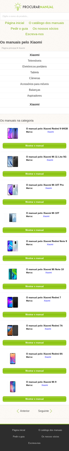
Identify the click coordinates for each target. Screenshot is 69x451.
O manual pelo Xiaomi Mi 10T (42, 213)
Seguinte (43, 411)
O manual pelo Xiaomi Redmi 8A (44, 353)
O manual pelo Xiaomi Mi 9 (41, 382)
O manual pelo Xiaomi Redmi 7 (43, 297)
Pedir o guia (19, 28)
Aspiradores (34, 95)
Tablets (34, 72)
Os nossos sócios (45, 28)
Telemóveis (34, 60)
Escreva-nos (34, 34)
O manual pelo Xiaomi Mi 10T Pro (45, 185)
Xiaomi (50, 132)
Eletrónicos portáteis (34, 66)
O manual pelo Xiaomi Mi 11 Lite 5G (46, 156)
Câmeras (34, 78)
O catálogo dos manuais (46, 23)
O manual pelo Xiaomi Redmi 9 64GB (47, 128)
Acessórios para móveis (34, 84)
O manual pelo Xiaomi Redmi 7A (44, 325)
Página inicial (14, 23)
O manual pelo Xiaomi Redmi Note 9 (46, 241)
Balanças (34, 89)
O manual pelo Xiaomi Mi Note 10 (45, 269)
